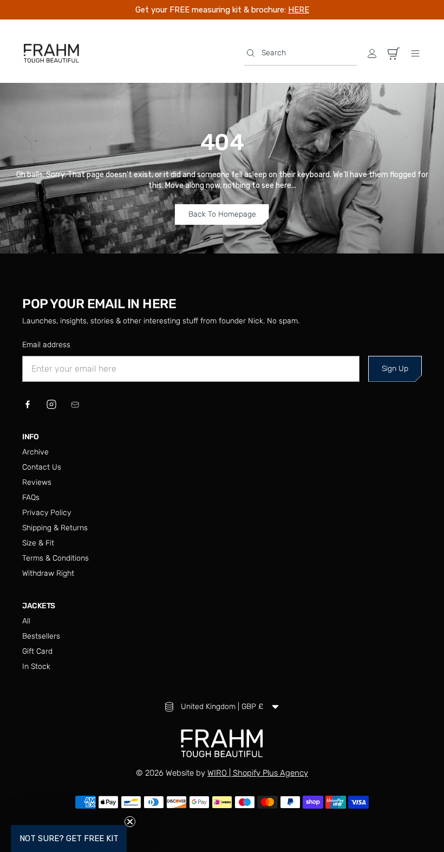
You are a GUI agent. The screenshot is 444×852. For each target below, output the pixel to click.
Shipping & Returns (55, 527)
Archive (35, 452)
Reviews (36, 482)
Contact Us (41, 467)
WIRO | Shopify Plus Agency (257, 773)
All (26, 621)
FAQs (31, 497)
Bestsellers (41, 636)
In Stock (36, 666)
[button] (300, 53)
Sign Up (395, 368)
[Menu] (415, 53)
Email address (46, 344)
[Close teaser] (130, 821)
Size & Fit (38, 543)
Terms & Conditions (55, 558)
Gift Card (37, 651)
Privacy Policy (46, 512)
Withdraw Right (48, 573)
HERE (298, 10)
